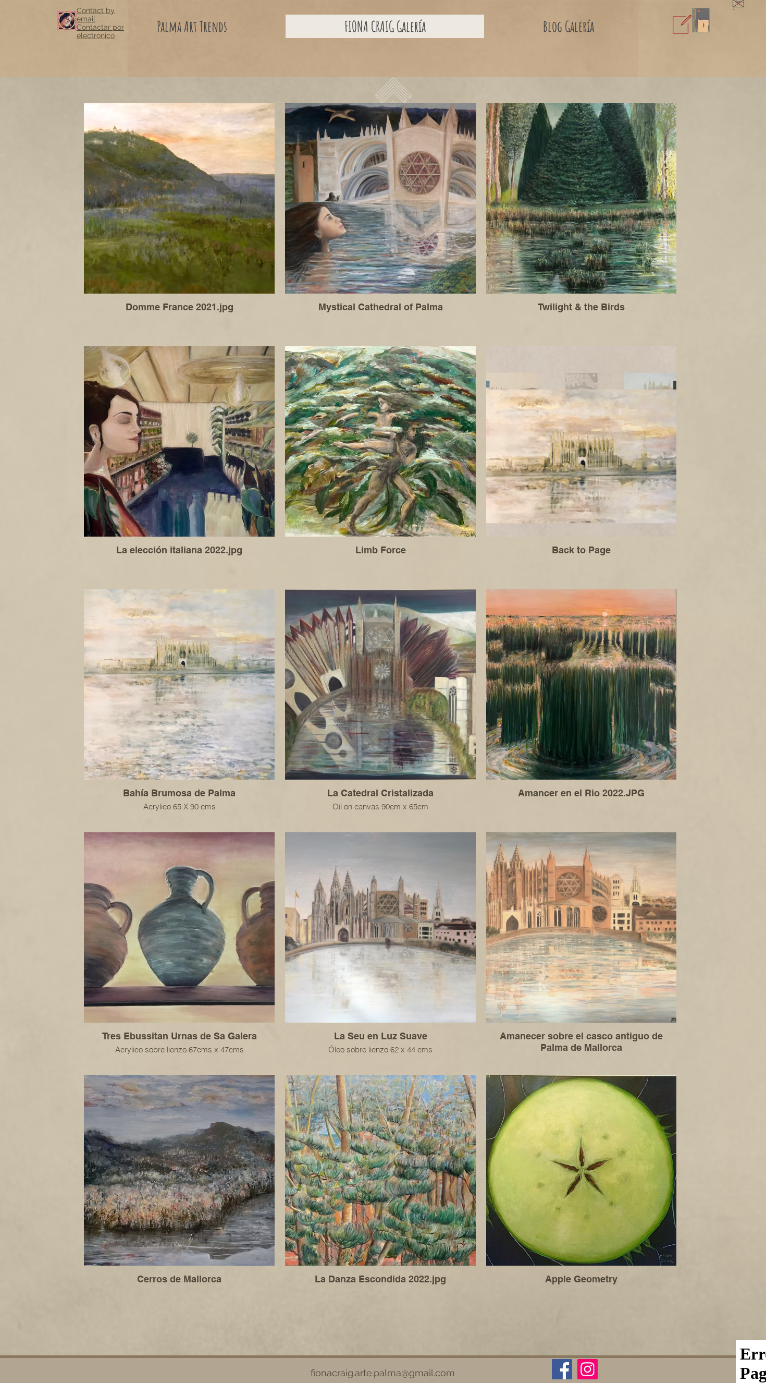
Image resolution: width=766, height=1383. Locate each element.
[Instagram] (587, 1369)
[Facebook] (562, 1369)
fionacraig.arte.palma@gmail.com (383, 1372)
